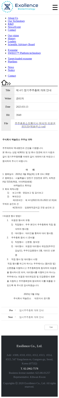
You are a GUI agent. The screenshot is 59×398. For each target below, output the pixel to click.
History (12, 38)
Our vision (13, 35)
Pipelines (12, 61)
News (11, 67)
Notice (11, 70)
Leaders (12, 41)
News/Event (14, 27)
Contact (12, 30)
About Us (13, 18)
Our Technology (16, 21)
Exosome (13, 50)
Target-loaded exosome (20, 58)
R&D (11, 24)
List (51, 327)
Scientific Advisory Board (21, 44)
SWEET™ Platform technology (24, 53)
